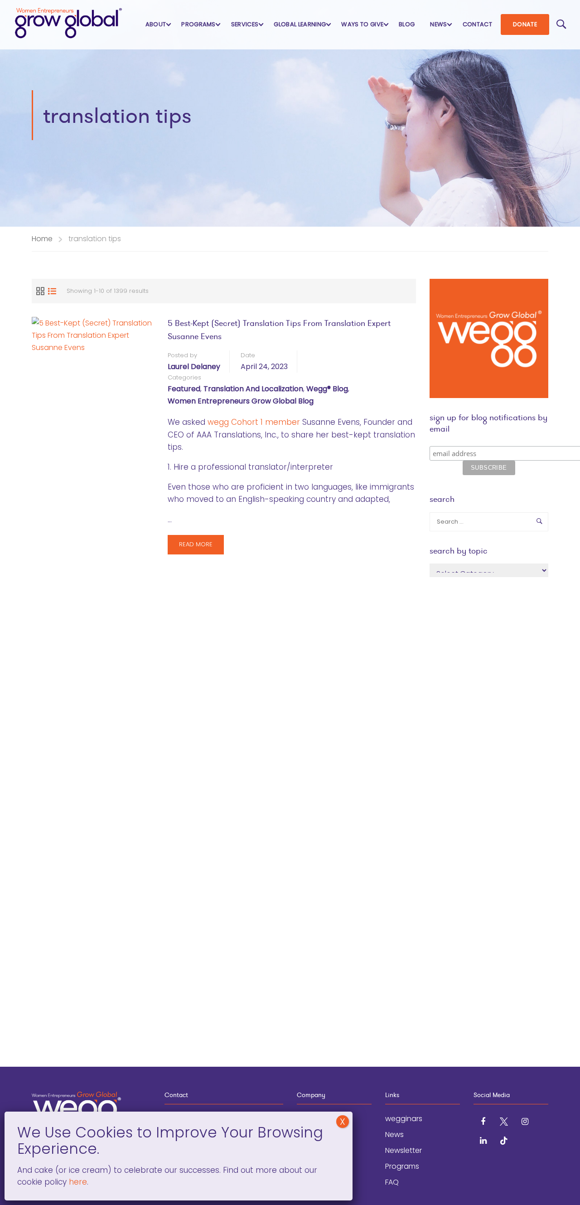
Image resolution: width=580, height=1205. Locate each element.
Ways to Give (362, 24)
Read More (197, 546)
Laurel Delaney (194, 366)
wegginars (403, 1118)
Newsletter (403, 1150)
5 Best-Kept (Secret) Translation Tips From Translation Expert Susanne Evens (279, 329)
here (77, 1181)
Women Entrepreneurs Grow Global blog (241, 401)
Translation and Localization (253, 389)
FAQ (392, 1182)
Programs (198, 24)
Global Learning (300, 24)
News (438, 24)
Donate (525, 24)
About (155, 24)
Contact (477, 24)
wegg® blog (327, 389)
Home (42, 238)
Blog (407, 24)
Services (245, 24)
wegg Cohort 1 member (254, 422)
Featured (184, 389)
